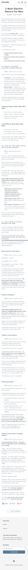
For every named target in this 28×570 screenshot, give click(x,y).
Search (5, 524)
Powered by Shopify (18, 565)
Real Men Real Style (16, 499)
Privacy (5, 528)
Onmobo (11, 565)
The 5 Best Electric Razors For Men (14, 60)
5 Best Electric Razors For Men (15, 497)
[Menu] (25, 2)
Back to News (15, 511)
